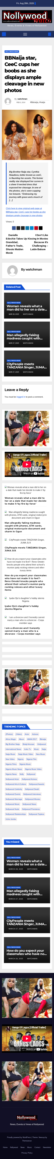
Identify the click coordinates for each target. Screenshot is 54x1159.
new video (10, 759)
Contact (37, 1147)
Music (29, 1147)
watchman (22, 99)
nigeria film (31, 759)
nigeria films (11, 764)
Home (5, 1147)
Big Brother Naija (13, 744)
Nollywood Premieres (31, 809)
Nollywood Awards (36, 784)
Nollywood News (11, 51)
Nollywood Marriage (14, 799)
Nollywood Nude (12, 809)
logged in (21, 397)
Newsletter (47, 1147)
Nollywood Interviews (32, 794)
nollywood (31, 774)
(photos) (9, 734)
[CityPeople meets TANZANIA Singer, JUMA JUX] (26, 541)
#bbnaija (34, 102)
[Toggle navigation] (25, 34)
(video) (19, 734)
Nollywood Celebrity (14, 789)
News (22, 1147)
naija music (10, 754)
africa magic (11, 739)
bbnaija (43, 739)
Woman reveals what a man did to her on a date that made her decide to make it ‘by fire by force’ (25, 501)
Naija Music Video (25, 754)
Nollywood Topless (36, 814)
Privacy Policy (27, 1153)
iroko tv (27, 749)
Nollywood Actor (12, 779)
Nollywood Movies (32, 799)
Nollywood (14, 1147)
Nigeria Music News (14, 769)
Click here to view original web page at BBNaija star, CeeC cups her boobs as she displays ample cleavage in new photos (26, 212)
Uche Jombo (11, 819)
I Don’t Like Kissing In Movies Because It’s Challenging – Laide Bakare (38, 242)
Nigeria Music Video (33, 769)
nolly (22, 774)
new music (40, 754)
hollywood (41, 744)
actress (35, 734)
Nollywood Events (13, 794)
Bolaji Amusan (28, 744)
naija (44, 749)
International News (13, 749)
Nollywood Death (32, 789)
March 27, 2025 (16, 899)
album (21, 739)
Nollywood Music (13, 804)
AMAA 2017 (32, 739)
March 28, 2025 (16, 869)
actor (27, 734)
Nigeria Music (25, 764)
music (36, 749)
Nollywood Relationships (16, 814)
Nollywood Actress (29, 779)
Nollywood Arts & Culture (16, 784)
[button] (45, 34)
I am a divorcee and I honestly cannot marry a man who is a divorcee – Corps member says (22, 631)
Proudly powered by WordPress (19, 1137)
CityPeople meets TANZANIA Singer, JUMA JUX (25, 367)
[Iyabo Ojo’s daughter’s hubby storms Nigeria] (26, 600)
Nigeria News (11, 774)
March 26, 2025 (16, 959)
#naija (42, 102)
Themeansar (26, 1141)
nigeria (20, 759)
